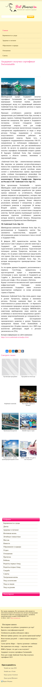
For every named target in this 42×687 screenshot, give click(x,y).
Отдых (6, 550)
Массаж (6, 540)
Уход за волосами (10, 581)
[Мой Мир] (13, 351)
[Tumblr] (22, 351)
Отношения (6, 50)
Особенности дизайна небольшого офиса (15, 633)
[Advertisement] (21, 71)
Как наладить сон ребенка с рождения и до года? (17, 627)
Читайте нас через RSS (10, 668)
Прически (7, 557)
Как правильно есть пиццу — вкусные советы (16, 646)
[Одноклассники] (10, 351)
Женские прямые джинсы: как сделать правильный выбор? (21, 636)
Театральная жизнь (10, 577)
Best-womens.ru (15, 618)
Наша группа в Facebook (11, 675)
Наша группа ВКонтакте (10, 678)
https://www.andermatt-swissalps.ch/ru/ (15, 337)
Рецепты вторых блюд (11, 567)
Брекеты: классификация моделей (12, 630)
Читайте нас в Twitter (10, 671)
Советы (5, 55)
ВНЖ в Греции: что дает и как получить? (15, 649)
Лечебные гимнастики (12, 537)
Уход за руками (9, 587)
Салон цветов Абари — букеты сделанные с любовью (19, 643)
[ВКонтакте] (7, 351)
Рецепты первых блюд (11, 564)
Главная (5, 30)
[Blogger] (19, 351)
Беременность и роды (10, 35)
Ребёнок (6, 560)
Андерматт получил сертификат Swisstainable (16, 652)
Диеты (5, 526)
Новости (6, 543)
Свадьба (6, 570)
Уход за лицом (8, 584)
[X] (16, 351)
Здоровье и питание (9, 40)
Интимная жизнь (9, 533)
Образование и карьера (10, 45)
